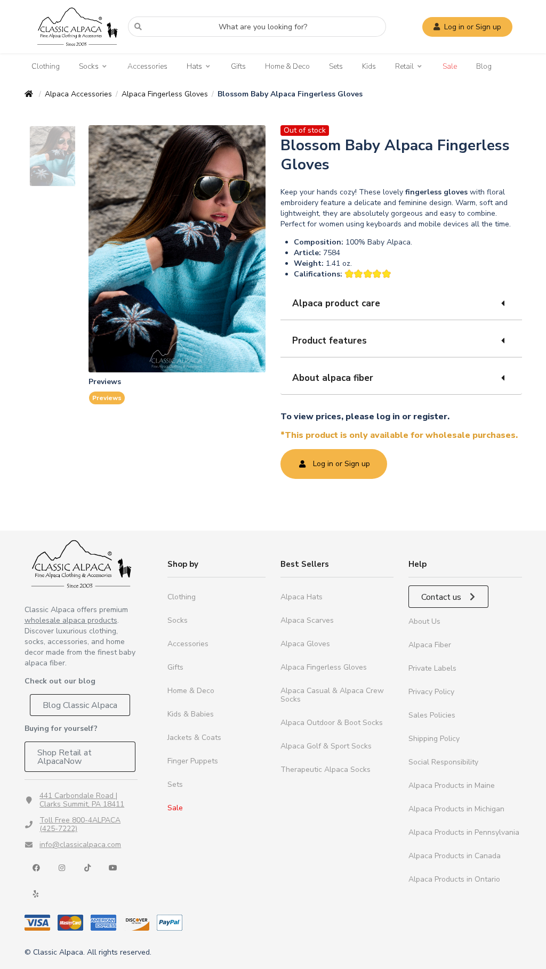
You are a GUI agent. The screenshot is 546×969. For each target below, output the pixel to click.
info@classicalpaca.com (80, 845)
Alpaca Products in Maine (451, 785)
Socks (89, 66)
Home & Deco (287, 66)
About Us (424, 621)
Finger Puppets (192, 761)
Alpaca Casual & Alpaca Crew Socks (332, 695)
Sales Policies (431, 715)
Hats (194, 66)
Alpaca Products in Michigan (456, 809)
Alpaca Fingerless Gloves (165, 94)
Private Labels (432, 668)
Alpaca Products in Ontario (454, 879)
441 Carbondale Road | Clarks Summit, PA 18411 (81, 800)
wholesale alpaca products (71, 620)
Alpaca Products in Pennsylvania (463, 832)
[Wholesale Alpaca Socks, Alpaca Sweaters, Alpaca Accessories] (77, 51)
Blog (484, 66)
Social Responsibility (443, 762)
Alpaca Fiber (429, 645)
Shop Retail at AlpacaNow (64, 757)
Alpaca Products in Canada (454, 856)
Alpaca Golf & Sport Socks (326, 746)
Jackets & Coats (194, 737)
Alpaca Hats (301, 597)
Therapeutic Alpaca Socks (325, 769)
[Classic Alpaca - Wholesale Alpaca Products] (81, 564)
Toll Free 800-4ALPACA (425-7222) (80, 824)
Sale (450, 66)
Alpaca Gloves (305, 644)
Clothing (45, 66)
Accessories (147, 66)
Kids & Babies (190, 714)
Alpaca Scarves (307, 620)
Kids (369, 66)
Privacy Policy (431, 692)
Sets (336, 66)
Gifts (238, 66)
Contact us (442, 597)
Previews (107, 398)
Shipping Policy (434, 739)
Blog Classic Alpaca (80, 705)
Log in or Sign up (472, 27)
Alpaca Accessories (78, 94)
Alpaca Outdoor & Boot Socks (331, 723)
